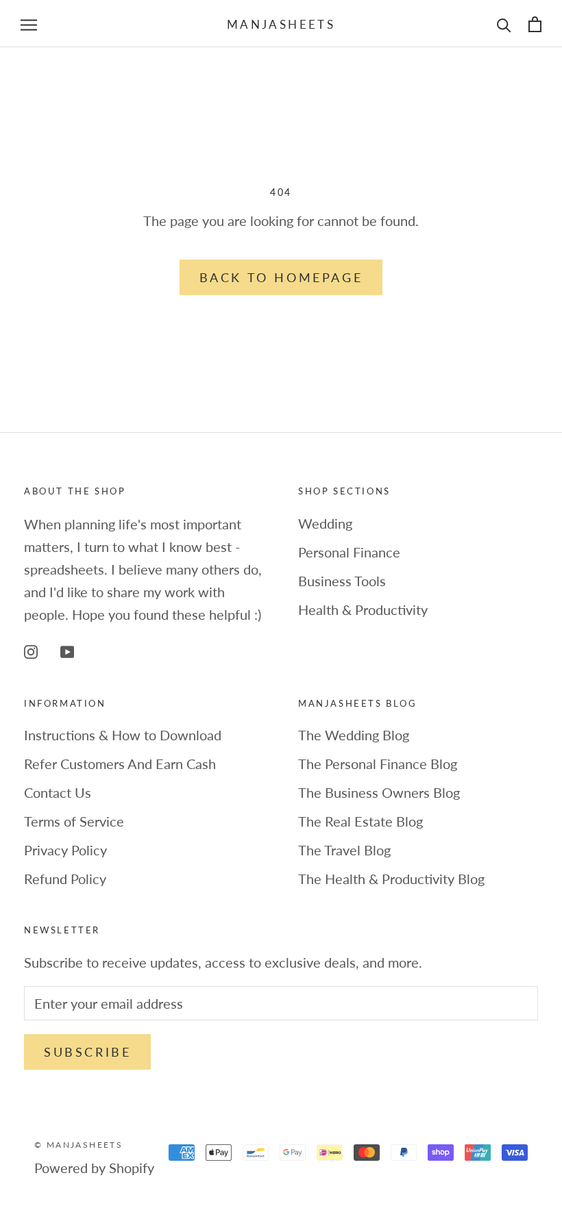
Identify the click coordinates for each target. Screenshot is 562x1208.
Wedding (325, 523)
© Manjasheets (78, 1145)
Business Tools (342, 580)
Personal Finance (349, 552)
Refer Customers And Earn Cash (120, 763)
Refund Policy (65, 878)
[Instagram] (31, 651)
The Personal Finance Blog (377, 763)
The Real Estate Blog (360, 821)
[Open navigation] (29, 23)
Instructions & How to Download (122, 735)
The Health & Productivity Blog (391, 878)
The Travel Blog (344, 850)
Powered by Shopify (94, 1167)
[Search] (504, 24)
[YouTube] (67, 651)
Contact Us (57, 792)
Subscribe (87, 1051)
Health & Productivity (363, 609)
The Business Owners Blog (379, 792)
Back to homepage (281, 277)
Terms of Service (74, 821)
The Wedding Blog (353, 735)
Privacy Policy (65, 850)
